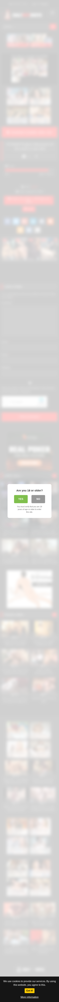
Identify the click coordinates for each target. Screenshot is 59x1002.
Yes (20, 499)
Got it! (29, 990)
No (38, 499)
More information (30, 997)
